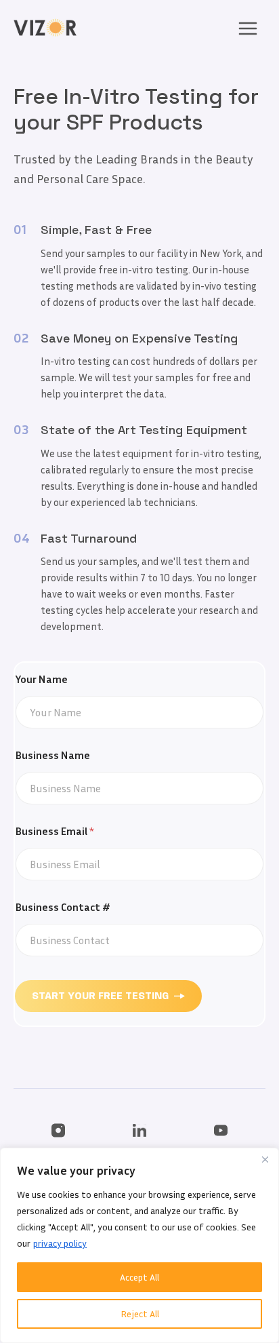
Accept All (139, 1277)
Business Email (55, 831)
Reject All (140, 1313)
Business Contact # (63, 907)
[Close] (265, 1159)
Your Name (42, 679)
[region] (139, 1245)
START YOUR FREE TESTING (100, 996)
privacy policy (60, 1243)
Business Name (53, 755)
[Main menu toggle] (247, 27)
